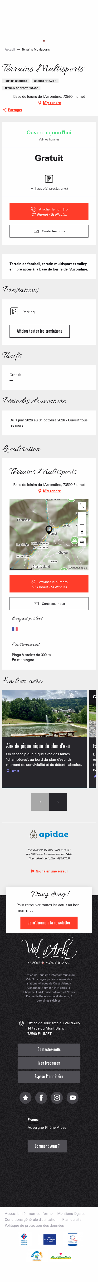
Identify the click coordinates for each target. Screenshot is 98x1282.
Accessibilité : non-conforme (29, 1214)
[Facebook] (41, 1100)
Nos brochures (49, 1063)
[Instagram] (57, 1100)
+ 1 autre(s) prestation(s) (49, 188)
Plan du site (71, 1219)
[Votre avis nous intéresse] (25, 1100)
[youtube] (72, 1100)
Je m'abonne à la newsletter (49, 922)
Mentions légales (71, 1214)
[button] (40, 331)
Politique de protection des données (34, 1225)
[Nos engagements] (49, 1239)
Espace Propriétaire (49, 1076)
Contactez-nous (49, 1049)
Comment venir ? (47, 1146)
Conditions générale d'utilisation (31, 1219)
